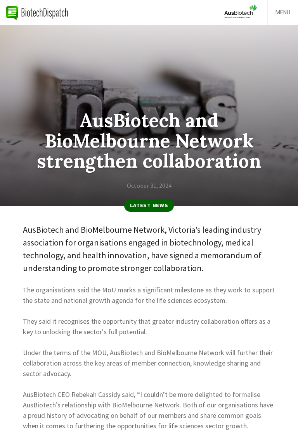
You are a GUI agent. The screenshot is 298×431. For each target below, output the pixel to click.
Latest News (149, 205)
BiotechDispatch (37, 12)
